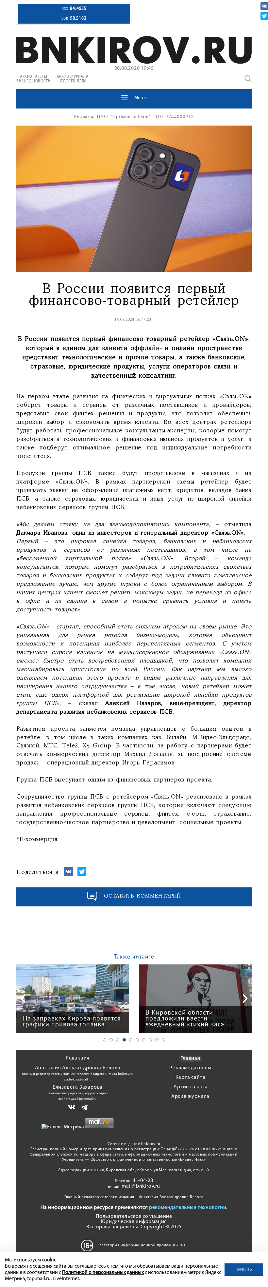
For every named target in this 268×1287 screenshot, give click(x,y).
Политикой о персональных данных (103, 1272)
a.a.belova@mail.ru (78, 1079)
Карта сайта (191, 1077)
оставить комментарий (142, 896)
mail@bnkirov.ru (141, 1186)
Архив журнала (190, 1096)
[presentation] (22, 998)
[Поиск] (248, 78)
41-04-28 (143, 1180)
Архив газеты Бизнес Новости (33, 79)
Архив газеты (190, 1087)
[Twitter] (264, 16)
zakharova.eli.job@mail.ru (78, 1099)
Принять (244, 1270)
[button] (104, 1040)
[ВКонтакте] (264, 6)
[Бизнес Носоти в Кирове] (134, 62)
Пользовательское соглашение (134, 1216)
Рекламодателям (190, 1068)
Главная (190, 1058)
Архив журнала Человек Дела (72, 79)
